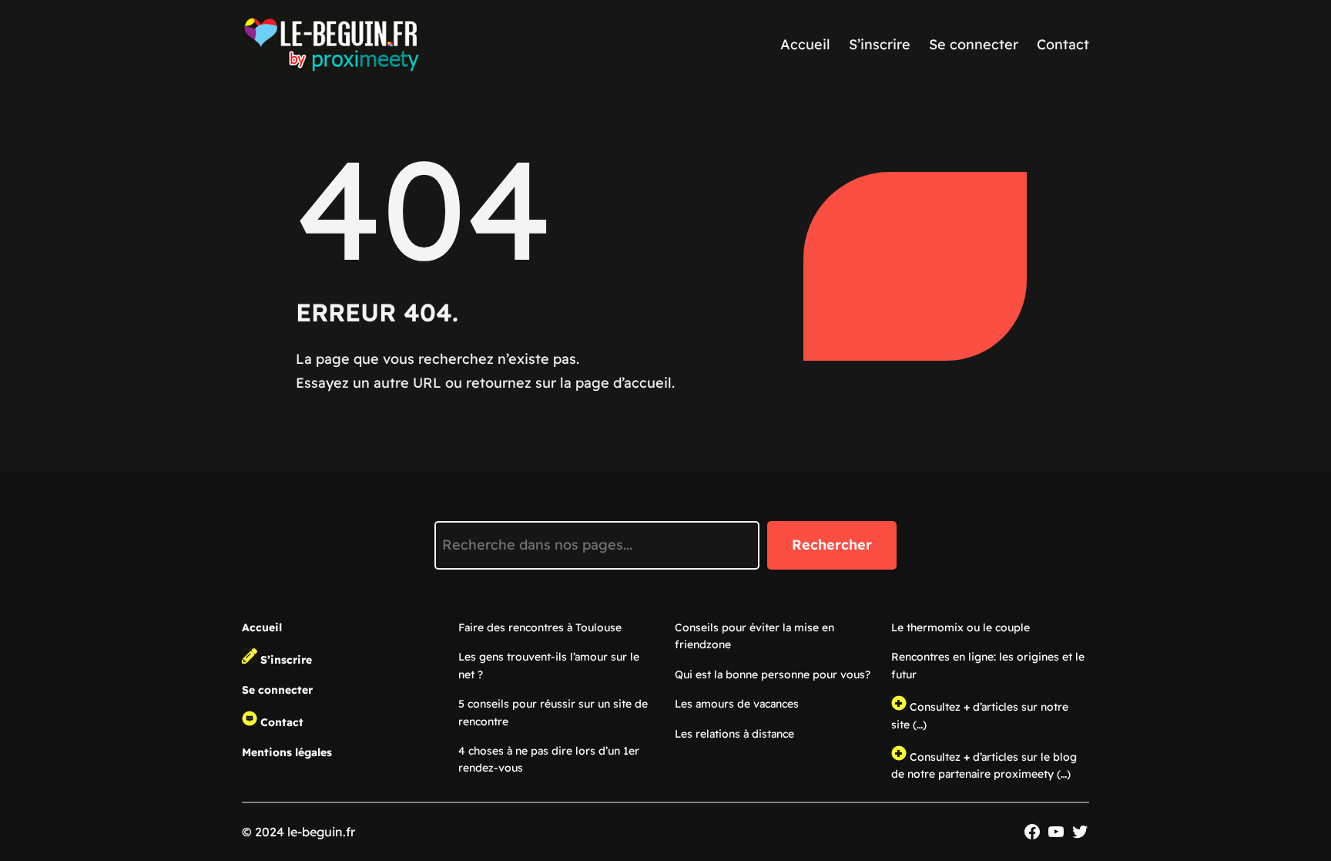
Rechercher (832, 544)
